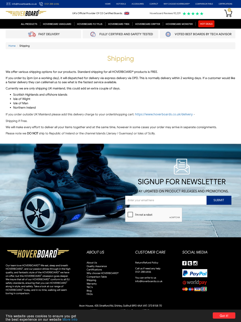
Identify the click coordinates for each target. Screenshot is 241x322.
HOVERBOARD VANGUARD (57, 24)
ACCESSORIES (138, 4)
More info (70, 319)
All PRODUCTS (29, 24)
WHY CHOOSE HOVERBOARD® (177, 4)
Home (12, 45)
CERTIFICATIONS (225, 4)
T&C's (90, 287)
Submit (219, 200)
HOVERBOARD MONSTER (179, 24)
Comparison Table (97, 276)
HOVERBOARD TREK (119, 24)
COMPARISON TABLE (204, 4)
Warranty (92, 283)
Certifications (94, 269)
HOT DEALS (121, 4)
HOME (108, 4)
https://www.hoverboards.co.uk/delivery (164, 114)
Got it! (224, 315)
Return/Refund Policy (146, 262)
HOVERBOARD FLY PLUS (89, 24)
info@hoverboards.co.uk (24, 3)
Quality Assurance (97, 266)
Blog (89, 290)
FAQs (90, 294)
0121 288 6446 (51, 3)
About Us (92, 262)
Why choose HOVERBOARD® (103, 273)
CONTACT (153, 4)
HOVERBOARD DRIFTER (147, 24)
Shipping (91, 280)
